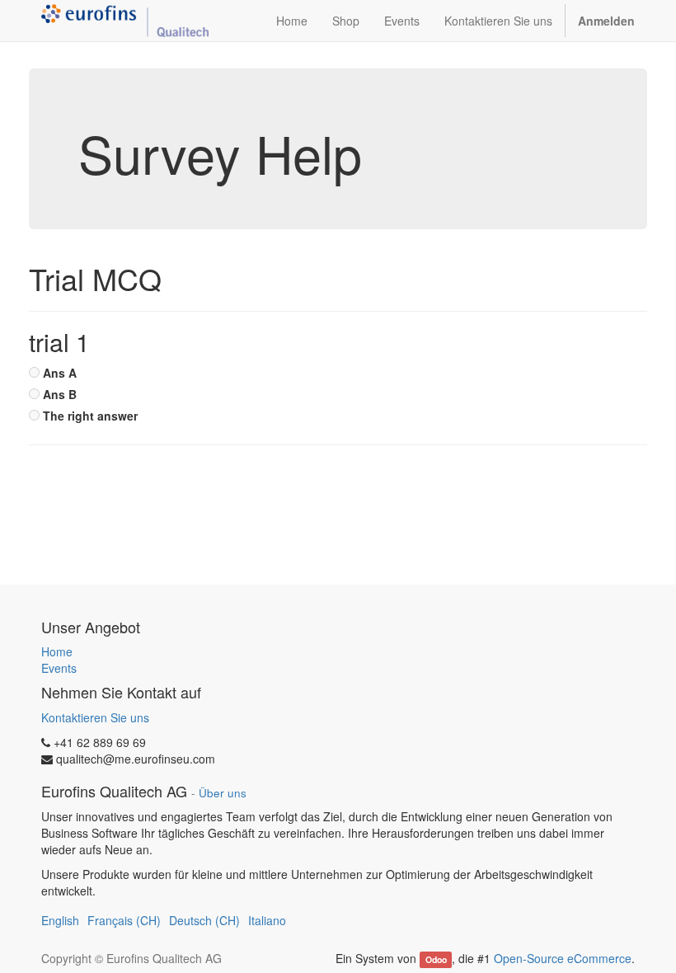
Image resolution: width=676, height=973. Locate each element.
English (60, 920)
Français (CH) (124, 920)
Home (57, 651)
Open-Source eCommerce (562, 958)
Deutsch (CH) (204, 920)
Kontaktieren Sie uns (95, 717)
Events (59, 668)
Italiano (267, 920)
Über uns (222, 793)
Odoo (436, 959)
